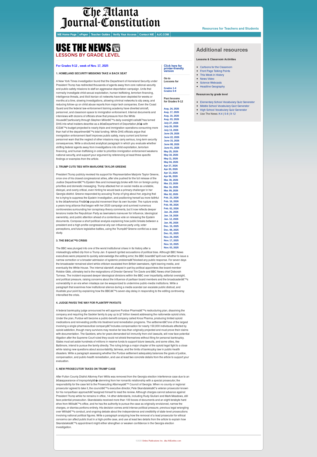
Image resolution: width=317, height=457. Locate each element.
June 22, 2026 (171, 137)
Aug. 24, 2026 (171, 108)
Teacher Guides (100, 34)
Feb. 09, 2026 (171, 204)
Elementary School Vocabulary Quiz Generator (227, 102)
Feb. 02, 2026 (171, 208)
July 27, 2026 (171, 123)
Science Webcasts (211, 82)
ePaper (83, 34)
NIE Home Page (67, 34)
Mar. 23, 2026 (171, 183)
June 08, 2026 (171, 144)
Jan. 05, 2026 (171, 222)
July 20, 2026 (171, 126)
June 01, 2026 (171, 147)
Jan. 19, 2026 (171, 215)
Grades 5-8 (170, 91)
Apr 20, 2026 (171, 169)
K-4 (221, 113)
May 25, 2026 (171, 151)
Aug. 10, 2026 (171, 115)
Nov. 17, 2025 (171, 240)
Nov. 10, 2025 (171, 244)
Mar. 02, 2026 (171, 194)
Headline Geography (212, 86)
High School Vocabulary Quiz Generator (223, 109)
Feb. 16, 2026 (171, 201)
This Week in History (212, 74)
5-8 (226, 113)
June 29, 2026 (171, 133)
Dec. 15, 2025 (171, 226)
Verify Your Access (125, 34)
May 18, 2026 (171, 155)
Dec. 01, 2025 (171, 233)
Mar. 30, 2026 (171, 180)
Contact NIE (146, 34)
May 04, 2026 (171, 162)
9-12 (233, 113)
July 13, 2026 (171, 130)
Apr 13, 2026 (171, 172)
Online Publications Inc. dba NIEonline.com (161, 441)
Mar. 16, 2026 (171, 187)
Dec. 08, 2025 (171, 229)
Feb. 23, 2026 (171, 197)
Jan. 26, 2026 (171, 212)
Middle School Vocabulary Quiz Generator (224, 106)
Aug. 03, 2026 (171, 119)
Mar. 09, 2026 (171, 190)
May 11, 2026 (171, 158)
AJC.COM (163, 34)
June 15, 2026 (171, 140)
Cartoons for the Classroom (216, 67)
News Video (207, 78)
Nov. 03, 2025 (171, 247)
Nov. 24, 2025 (171, 237)
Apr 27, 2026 (171, 165)
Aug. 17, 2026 (171, 112)
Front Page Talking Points (215, 71)
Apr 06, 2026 (171, 176)
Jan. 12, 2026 (171, 219)
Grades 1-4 (170, 88)
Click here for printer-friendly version (174, 68)
